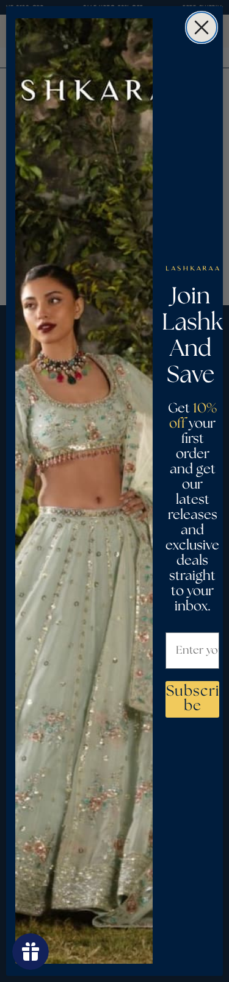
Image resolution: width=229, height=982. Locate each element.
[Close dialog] (201, 27)
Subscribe (192, 699)
